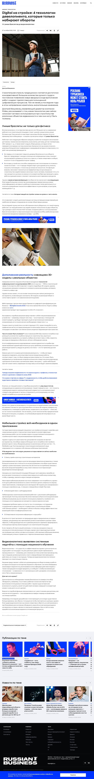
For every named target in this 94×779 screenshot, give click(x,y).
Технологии (11, 9)
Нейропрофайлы (31, 737)
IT (48, 749)
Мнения (69, 3)
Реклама (50, 729)
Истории (63, 3)
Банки (50, 734)
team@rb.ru (51, 763)
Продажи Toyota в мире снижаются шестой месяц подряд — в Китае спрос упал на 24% (33, 708)
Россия (72, 742)
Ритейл (72, 739)
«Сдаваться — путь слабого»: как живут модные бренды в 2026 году (32, 663)
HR (48, 747)
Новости (55, 3)
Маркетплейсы (75, 732)
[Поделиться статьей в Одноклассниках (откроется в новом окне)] (54, 30)
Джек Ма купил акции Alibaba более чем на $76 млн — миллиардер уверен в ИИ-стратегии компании (56, 708)
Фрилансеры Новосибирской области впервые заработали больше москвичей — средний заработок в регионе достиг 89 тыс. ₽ (11, 710)
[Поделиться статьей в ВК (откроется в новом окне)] (50, 30)
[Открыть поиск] (91, 3)
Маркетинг (73, 729)
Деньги (72, 734)
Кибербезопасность (54, 742)
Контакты (7, 734)
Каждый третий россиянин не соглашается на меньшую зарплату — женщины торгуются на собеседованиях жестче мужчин (78, 710)
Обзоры (76, 3)
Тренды (12, 82)
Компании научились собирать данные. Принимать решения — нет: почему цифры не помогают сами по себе (12, 664)
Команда (6, 729)
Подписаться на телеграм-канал (14, 625)
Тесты (28, 744)
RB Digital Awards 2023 (17, 305)
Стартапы (73, 744)
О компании (7, 732)
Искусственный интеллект (56, 732)
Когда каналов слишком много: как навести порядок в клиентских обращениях (55, 663)
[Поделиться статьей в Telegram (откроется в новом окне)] (46, 30)
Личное (72, 737)
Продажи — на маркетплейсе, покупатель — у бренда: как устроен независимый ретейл (78, 663)
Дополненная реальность (17, 275)
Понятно (73, 775)
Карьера (50, 739)
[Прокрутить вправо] (90, 638)
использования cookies (37, 774)
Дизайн (50, 744)
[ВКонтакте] (88, 763)
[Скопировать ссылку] (57, 30)
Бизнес (50, 737)
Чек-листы (29, 742)
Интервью (83, 3)
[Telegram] (85, 763)
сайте (11, 307)
